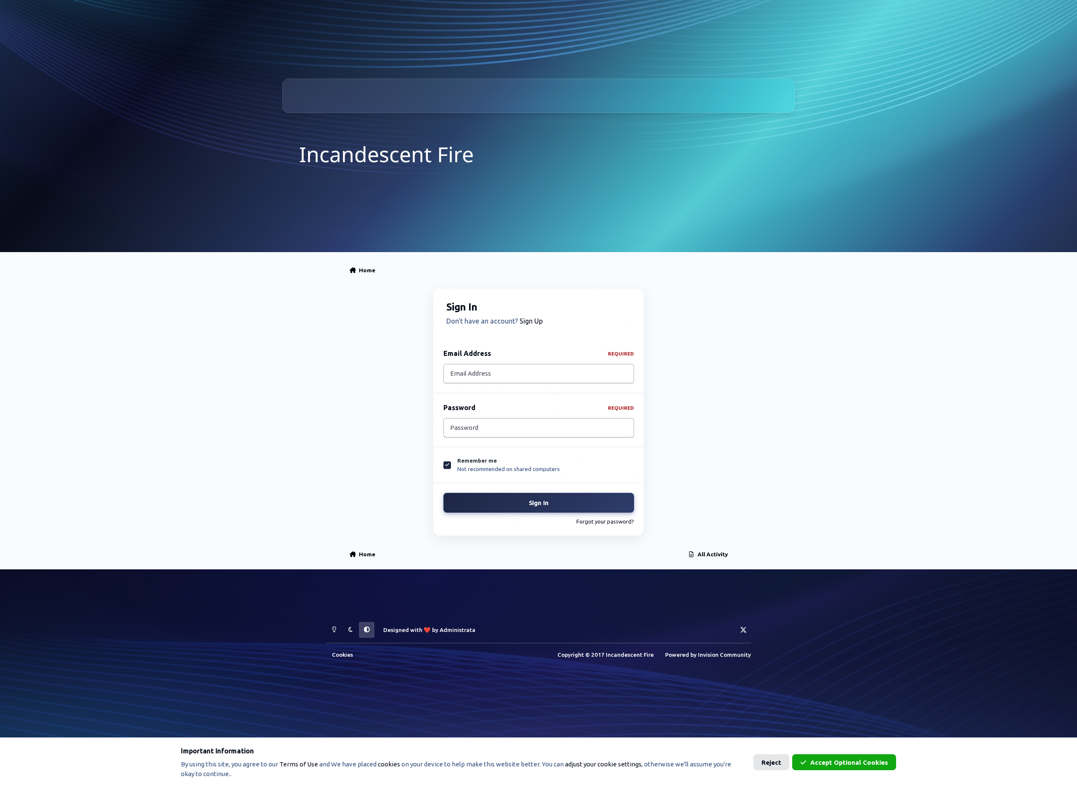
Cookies (342, 654)
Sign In (539, 502)
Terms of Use (298, 764)
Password (538, 407)
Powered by (708, 654)
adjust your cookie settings (603, 764)
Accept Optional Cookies (849, 762)
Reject (771, 762)
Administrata (457, 629)
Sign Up (531, 321)
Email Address (538, 353)
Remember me (477, 460)
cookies (389, 764)
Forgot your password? (605, 521)
